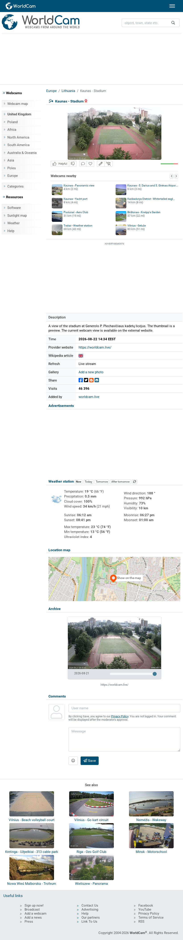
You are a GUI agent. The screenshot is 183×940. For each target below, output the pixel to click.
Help (10, 231)
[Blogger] (91, 380)
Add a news (33, 918)
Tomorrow (102, 481)
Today (88, 481)
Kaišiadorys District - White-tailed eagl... (151, 198)
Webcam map (17, 104)
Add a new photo (91, 372)
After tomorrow (120, 481)
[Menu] (172, 6)
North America (18, 137)
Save (91, 761)
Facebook (145, 905)
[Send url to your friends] (97, 380)
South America (18, 145)
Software (14, 208)
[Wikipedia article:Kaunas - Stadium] (81, 356)
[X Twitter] (86, 380)
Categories (15, 186)
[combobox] (151, 23)
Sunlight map (17, 216)
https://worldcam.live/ (95, 347)
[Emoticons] (73, 760)
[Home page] (20, 6)
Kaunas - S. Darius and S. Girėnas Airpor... (152, 185)
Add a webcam (35, 913)
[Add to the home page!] (90, 164)
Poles (11, 168)
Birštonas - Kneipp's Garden (143, 212)
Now (78, 481)
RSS (141, 922)
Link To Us (89, 922)
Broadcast (32, 909)
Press (29, 922)
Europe (12, 176)
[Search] (173, 23)
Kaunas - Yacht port (75, 198)
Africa (11, 130)
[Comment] (83, 164)
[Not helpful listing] (73, 164)
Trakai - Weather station (78, 225)
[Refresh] (134, 481)
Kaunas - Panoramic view (79, 185)
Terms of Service (151, 918)
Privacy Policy (119, 716)
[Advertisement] (91, 58)
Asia (10, 160)
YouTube (144, 909)
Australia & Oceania (22, 153)
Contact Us (89, 905)
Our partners (90, 918)
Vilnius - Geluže (136, 225)
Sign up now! (34, 905)
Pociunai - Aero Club (76, 212)
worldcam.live (89, 397)
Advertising (89, 909)
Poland (12, 122)
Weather (13, 223)
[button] (100, 164)
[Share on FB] (81, 380)
